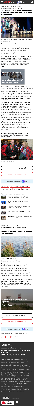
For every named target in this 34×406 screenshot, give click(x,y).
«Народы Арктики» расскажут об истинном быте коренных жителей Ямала (20, 217)
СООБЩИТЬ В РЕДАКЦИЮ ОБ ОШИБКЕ (13, 355)
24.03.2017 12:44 (5, 6)
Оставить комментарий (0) (17, 174)
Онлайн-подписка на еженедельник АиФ (15, 350)
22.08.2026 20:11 (5, 226)
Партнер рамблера (15, 398)
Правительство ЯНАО (7, 41)
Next (31, 148)
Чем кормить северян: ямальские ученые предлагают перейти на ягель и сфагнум (18, 197)
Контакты (4, 352)
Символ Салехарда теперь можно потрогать (19, 211)
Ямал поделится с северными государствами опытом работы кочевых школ (19, 207)
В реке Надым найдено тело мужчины (14, 301)
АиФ (14, 258)
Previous (2, 148)
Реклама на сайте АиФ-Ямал (11, 348)
